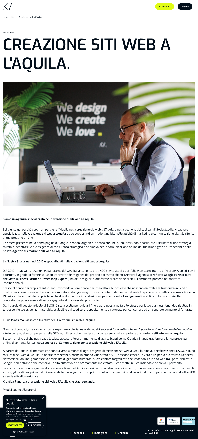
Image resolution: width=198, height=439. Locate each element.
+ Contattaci (164, 6)
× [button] (43, 398)
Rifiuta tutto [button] (34, 425)
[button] (185, 6)
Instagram (101, 433)
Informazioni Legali (165, 430)
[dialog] (24, 415)
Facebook (78, 433)
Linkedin (122, 433)
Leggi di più (27, 419)
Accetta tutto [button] (15, 425)
